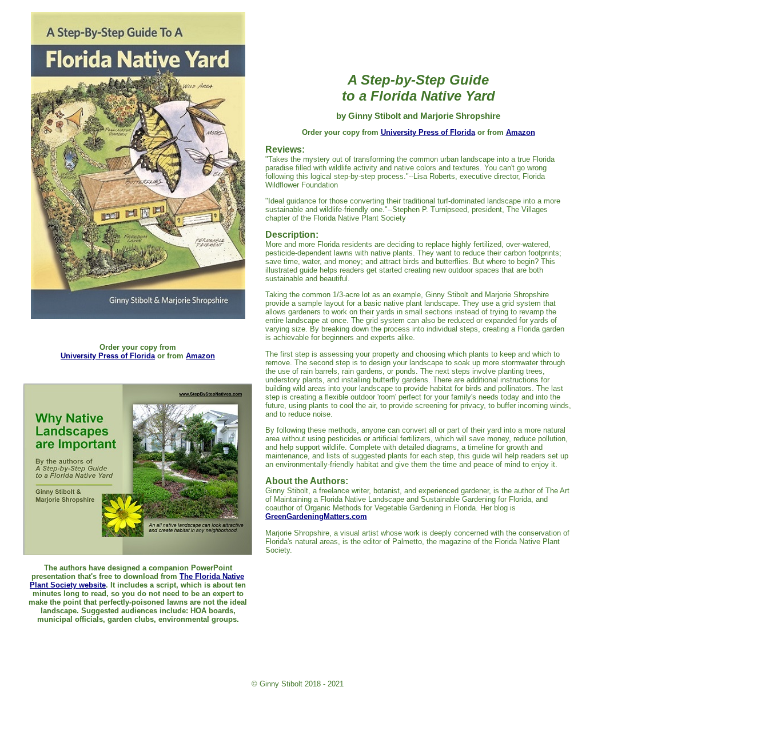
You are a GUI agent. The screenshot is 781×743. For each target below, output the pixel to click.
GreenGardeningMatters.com (316, 516)
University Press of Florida (108, 355)
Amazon (200, 355)
